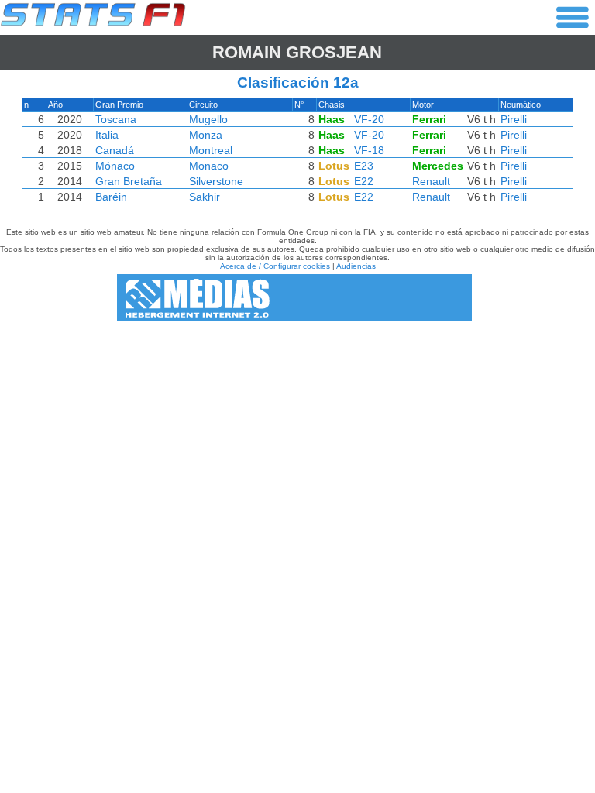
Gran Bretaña (128, 181)
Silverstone (216, 181)
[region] (297, 155)
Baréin (111, 197)
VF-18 (369, 150)
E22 (363, 181)
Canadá (114, 150)
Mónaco (115, 166)
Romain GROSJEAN (297, 52)
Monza (205, 135)
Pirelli (513, 119)
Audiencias (356, 266)
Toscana (115, 119)
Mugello (208, 119)
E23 (363, 166)
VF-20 (369, 119)
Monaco (209, 166)
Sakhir (204, 197)
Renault (431, 181)
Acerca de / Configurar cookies (275, 266)
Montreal (210, 150)
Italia (107, 135)
